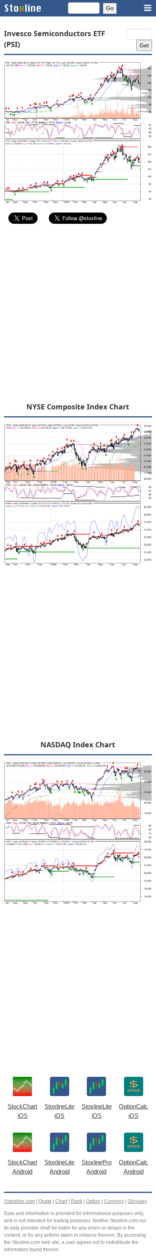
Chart (61, 1201)
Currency (114, 1201)
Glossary (137, 1201)
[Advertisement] (78, 312)
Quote (45, 1201)
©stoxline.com (19, 1201)
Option (93, 1201)
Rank (76, 1201)
